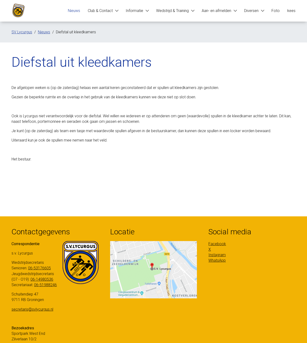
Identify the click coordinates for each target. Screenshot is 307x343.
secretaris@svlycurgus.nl (32, 309)
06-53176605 (39, 268)
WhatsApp (217, 260)
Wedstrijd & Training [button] (172, 10)
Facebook (217, 244)
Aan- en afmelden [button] (216, 10)
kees (291, 10)
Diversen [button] (251, 10)
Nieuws (74, 10)
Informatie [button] (134, 10)
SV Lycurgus (22, 32)
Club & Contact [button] (100, 10)
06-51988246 (45, 285)
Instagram (217, 255)
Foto (276, 10)
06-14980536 (41, 279)
